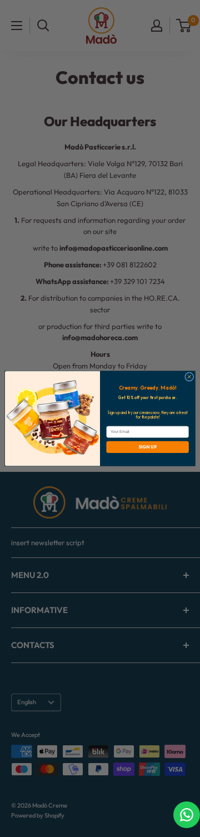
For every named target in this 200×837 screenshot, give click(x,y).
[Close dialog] (189, 377)
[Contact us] (186, 814)
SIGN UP (147, 447)
